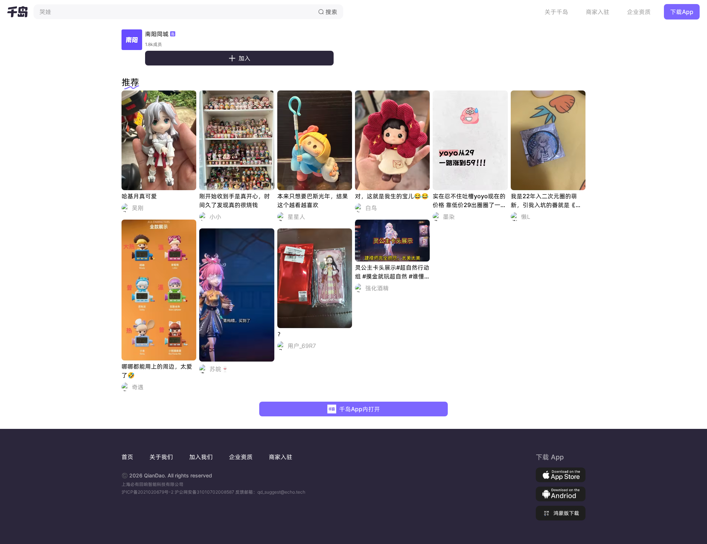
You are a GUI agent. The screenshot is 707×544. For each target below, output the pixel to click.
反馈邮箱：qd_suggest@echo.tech (270, 492)
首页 (127, 457)
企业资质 (639, 11)
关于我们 (161, 457)
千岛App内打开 (359, 409)
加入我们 (201, 457)
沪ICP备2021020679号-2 (148, 492)
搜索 (327, 11)
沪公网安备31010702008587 (205, 492)
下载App (681, 11)
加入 (239, 58)
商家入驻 (597, 11)
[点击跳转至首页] (17, 12)
